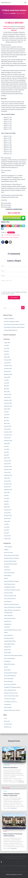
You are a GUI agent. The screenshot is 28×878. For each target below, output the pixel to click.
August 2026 (7, 342)
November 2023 (8, 434)
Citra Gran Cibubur (8, 592)
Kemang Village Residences (10, 330)
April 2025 (6, 388)
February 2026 (7, 359)
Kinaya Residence (8, 635)
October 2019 (7, 538)
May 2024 (6, 417)
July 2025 (6, 380)
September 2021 (8, 489)
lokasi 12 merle (5, 237)
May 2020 (6, 530)
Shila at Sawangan (8, 681)
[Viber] (18, 226)
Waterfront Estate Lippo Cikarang (12, 710)
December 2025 (8, 365)
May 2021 (6, 501)
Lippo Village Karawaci (9, 644)
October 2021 (7, 486)
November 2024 (8, 403)
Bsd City (6, 578)
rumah (10, 237)
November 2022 (8, 469)
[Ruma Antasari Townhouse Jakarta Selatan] (14, 821)
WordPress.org (7, 727)
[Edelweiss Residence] (14, 754)
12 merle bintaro (8, 235)
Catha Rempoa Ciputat (9, 584)
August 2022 (7, 478)
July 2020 (6, 524)
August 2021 (7, 492)
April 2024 (6, 420)
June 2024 (6, 414)
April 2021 (6, 504)
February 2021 (7, 509)
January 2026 (7, 362)
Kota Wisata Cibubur (9, 638)
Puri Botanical (7, 661)
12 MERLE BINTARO (14, 23)
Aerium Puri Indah (8, 552)
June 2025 (6, 383)
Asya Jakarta (7, 569)
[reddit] (7, 226)
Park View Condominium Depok (11, 321)
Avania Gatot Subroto (9, 572)
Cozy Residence (8, 601)
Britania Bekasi (7, 575)
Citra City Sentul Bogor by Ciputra (12, 589)
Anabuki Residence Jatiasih (10, 564)
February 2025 (7, 394)
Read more (21, 781)
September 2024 (8, 406)
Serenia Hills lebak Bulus (10, 675)
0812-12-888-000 (14, 213)
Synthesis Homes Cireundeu (11, 693)
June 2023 (6, 449)
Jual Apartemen (7, 624)
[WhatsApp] (21, 226)
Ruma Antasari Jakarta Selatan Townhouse (14, 324)
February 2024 (7, 426)
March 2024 (7, 423)
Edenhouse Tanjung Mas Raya (11, 604)
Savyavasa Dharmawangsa (10, 672)
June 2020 (6, 527)
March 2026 (7, 357)
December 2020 (8, 515)
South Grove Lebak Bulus (10, 684)
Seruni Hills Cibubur (8, 678)
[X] (2, 226)
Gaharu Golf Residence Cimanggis (12, 607)
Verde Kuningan (8, 707)
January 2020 (7, 535)
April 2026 (6, 354)
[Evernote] (13, 226)
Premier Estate (7, 652)
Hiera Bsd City (7, 621)
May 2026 (6, 351)
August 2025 (7, 377)
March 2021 (7, 506)
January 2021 (7, 512)
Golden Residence (8, 615)
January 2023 (7, 463)
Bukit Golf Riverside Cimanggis (11, 581)
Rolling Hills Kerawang (9, 664)
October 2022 (7, 472)
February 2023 (7, 460)
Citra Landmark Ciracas (9, 598)
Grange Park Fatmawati (9, 618)
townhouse (15, 237)
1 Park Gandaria (8, 546)
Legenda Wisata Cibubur (10, 641)
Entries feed (7, 721)
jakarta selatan (16, 235)
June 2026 (6, 348)
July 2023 (6, 446)
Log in (5, 718)
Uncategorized (7, 704)
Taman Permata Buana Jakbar (11, 695)
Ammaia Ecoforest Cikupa (10, 561)
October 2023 (7, 437)
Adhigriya (6, 549)
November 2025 (8, 368)
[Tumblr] (5, 226)
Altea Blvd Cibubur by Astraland (11, 558)
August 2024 (7, 408)
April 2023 (6, 455)
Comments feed (8, 724)
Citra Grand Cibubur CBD (10, 595)
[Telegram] (2, 228)
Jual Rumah (7, 627)
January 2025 (7, 397)
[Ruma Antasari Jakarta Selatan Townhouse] (6, 787)
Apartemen (6, 566)
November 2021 (8, 483)
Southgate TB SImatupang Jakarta (12, 687)
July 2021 (6, 495)
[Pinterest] (10, 226)
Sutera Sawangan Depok (10, 690)
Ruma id (6, 667)
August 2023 (7, 443)
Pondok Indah (7, 649)
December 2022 (8, 466)
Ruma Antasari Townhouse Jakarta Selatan (14, 327)
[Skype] (24, 226)
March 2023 (7, 457)
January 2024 (7, 429)
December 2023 (8, 432)
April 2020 (6, 532)
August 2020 (7, 521)
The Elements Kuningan (9, 698)
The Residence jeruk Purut (10, 701)
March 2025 (7, 391)
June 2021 (6, 498)
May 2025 (6, 385)
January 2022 (7, 481)
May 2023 (6, 452)
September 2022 (8, 475)
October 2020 (7, 518)
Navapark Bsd (7, 646)
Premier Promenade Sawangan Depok (13, 655)
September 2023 (8, 440)
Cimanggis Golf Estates (9, 587)
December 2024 (8, 400)
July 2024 (6, 411)
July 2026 (6, 345)
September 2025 (8, 374)
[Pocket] (16, 226)
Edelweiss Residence (9, 318)
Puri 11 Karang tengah (9, 658)
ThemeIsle (19, 874)
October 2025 (7, 371)
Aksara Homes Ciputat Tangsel (11, 555)
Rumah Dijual (11, 232)
